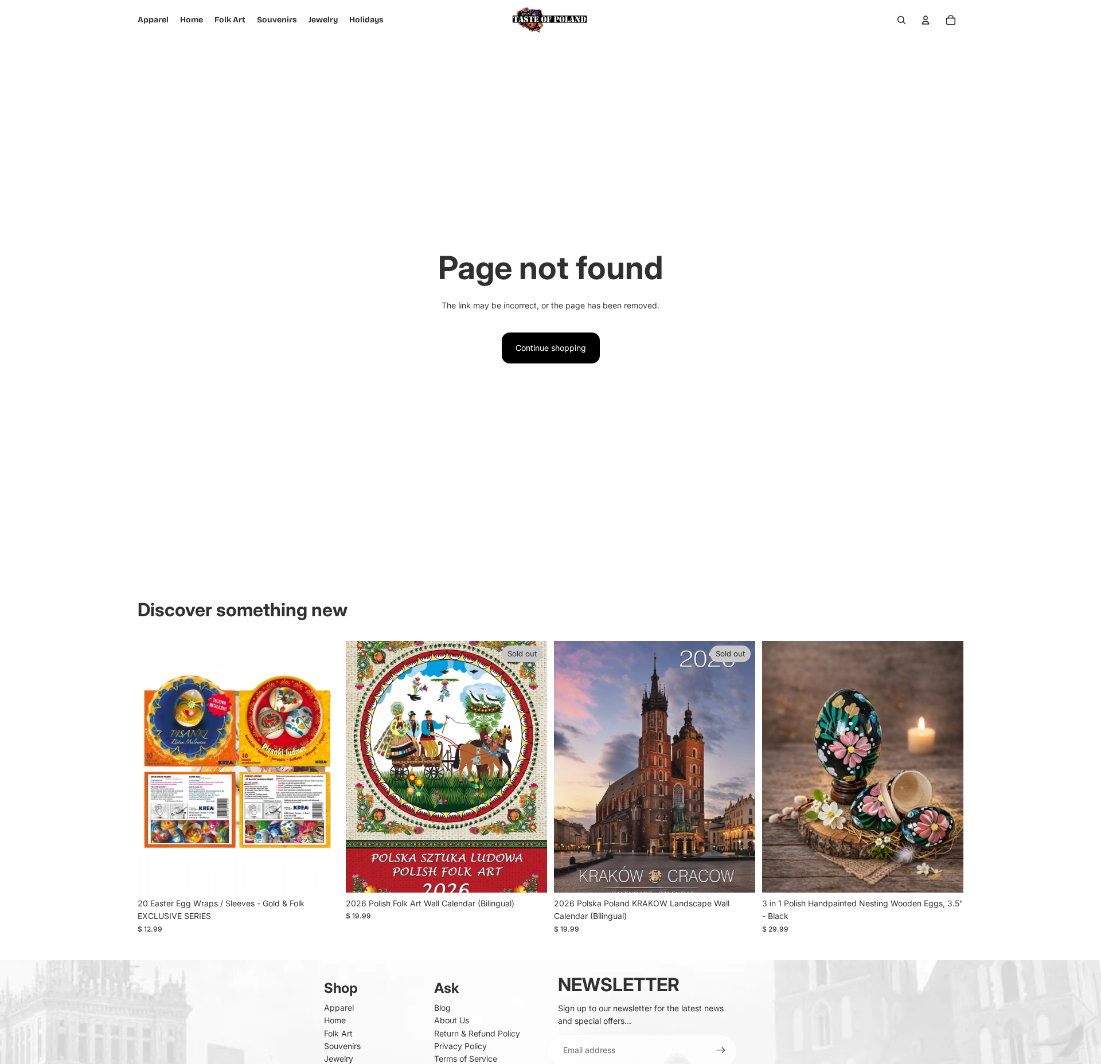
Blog (442, 1007)
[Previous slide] (155, 766)
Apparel (339, 1007)
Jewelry (338, 1058)
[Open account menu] (925, 20)
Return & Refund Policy (477, 1033)
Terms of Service (465, 1058)
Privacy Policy (460, 1046)
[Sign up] (721, 1050)
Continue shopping (551, 348)
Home (335, 1020)
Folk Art (338, 1033)
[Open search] (901, 20)
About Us (451, 1020)
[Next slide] (321, 766)
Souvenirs (342, 1046)
